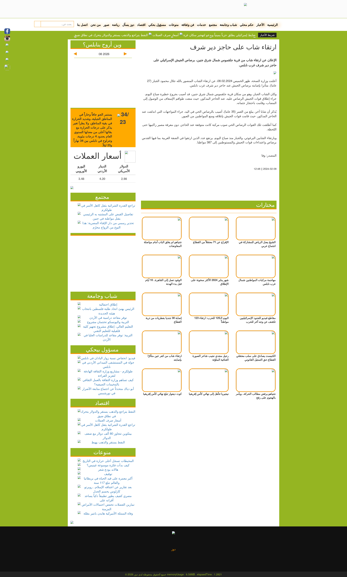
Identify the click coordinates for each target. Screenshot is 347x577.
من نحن (96, 24)
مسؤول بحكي (157, 24)
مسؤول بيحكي (102, 349)
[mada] (191, 9)
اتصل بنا (82, 24)
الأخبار (260, 24)
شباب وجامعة (228, 24)
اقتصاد (141, 24)
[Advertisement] (103, 262)
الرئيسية (272, 24)
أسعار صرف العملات (166, 35)
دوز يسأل (128, 24)
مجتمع (213, 24)
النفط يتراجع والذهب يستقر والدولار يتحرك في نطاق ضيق (111, 35)
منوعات (174, 24)
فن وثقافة (187, 24)
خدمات (201, 24)
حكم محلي (247, 24)
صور (106, 24)
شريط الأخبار (267, 35)
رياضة (115, 24)
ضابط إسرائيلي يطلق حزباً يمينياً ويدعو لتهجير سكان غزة (219, 35)
